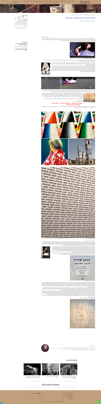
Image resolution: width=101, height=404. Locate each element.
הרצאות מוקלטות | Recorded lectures (37, 1)
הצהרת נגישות (31, 398)
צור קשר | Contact (70, 398)
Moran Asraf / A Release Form (90, 240)
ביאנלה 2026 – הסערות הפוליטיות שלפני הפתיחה (20, 46)
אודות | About (71, 397)
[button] (23, 17)
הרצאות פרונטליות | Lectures (47, 1)
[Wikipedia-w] (32, 393)
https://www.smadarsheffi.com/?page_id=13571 (81, 107)
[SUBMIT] (30, 387)
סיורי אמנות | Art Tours (26, 1)
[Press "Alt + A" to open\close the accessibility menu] (1, 403)
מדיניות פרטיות (39, 398)
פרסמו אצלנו (71, 399)
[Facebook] (17, 2)
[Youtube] (14, 2)
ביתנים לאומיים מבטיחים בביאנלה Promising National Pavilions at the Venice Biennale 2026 (21, 49)
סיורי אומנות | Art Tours (69, 395)
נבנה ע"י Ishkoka (48, 401)
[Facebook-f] (42, 393)
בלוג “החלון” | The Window (71, 1)
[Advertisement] (71, 29)
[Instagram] (13, 2)
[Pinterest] (15, 2)
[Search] (15, 18)
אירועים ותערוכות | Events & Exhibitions (67, 396)
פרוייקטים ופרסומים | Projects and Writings (59, 1)
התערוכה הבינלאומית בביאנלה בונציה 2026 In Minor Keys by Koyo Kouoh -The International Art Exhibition (21, 44)
